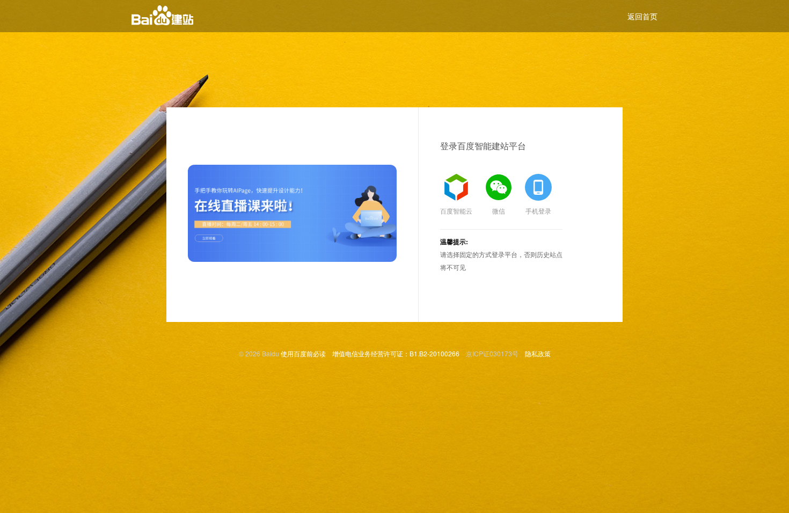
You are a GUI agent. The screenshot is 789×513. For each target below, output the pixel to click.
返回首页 (642, 16)
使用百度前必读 (303, 353)
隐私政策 (538, 353)
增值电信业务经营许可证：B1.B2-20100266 (395, 353)
